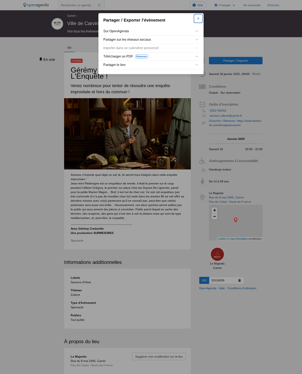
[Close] (198, 18)
